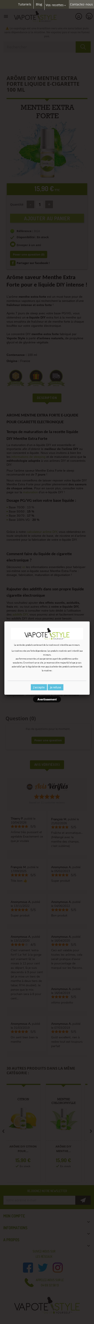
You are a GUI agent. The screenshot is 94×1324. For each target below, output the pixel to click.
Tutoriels (24, 4)
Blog (39, 4)
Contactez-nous (81, 4)
